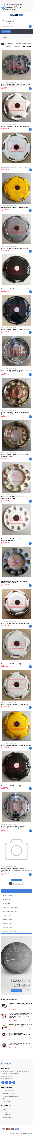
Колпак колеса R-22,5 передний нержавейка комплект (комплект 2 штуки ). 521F (14, 827)
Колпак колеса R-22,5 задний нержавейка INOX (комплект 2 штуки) (15, 455)
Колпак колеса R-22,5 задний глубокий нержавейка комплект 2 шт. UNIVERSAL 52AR (16, 371)
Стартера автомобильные (9, 911)
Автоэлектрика (7, 899)
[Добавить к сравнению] (18, 77)
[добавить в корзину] (30, 1008)
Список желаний (7, 1117)
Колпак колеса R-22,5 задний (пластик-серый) (15, 248)
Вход (4, 1109)
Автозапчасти (6, 903)
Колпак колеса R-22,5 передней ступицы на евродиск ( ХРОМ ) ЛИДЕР (14, 497)
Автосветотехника (8, 895)
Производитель (17, 43)
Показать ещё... (17, 880)
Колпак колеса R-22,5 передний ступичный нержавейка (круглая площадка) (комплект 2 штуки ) (16, 870)
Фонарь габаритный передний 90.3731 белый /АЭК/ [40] (19, 1043)
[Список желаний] (28, 31)
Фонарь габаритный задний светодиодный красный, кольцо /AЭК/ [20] (19, 1035)
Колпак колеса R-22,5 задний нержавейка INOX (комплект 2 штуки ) (15, 413)
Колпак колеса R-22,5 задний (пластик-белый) (15, 126)
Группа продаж (7, 1101)
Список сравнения (7, 1120)
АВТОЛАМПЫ (6, 915)
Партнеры (5, 1098)
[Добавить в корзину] (30, 88)
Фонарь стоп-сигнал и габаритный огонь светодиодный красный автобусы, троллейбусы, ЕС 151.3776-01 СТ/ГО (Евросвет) (20, 1015)
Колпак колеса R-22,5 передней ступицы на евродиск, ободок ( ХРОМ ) (14, 581)
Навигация (7, 31)
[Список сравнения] (31, 31)
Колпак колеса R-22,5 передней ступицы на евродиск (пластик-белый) (14, 539)
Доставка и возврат (8, 1090)
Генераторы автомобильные (10, 907)
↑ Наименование (26, 43)
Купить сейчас (16, 990)
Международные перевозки (10, 1096)
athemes (30, 1133)
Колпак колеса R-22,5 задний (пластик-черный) (15, 289)
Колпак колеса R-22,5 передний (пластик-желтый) (16, 745)
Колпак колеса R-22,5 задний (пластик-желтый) (15, 207)
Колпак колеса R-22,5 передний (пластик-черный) (16, 786)
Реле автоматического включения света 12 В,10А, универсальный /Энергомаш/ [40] (20, 1005)
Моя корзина (6, 1114)
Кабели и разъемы (7, 919)
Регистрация (6, 1112)
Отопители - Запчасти (8, 923)
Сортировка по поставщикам (10, 931)
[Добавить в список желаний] (14, 77)
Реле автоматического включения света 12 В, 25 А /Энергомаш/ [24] (20, 1025)
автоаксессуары (7, 927)
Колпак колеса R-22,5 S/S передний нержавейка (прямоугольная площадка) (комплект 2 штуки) (15, 85)
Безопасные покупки (8, 1093)
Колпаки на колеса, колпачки (8, 82)
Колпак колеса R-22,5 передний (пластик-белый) (15, 623)
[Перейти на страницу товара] (16, 65)
